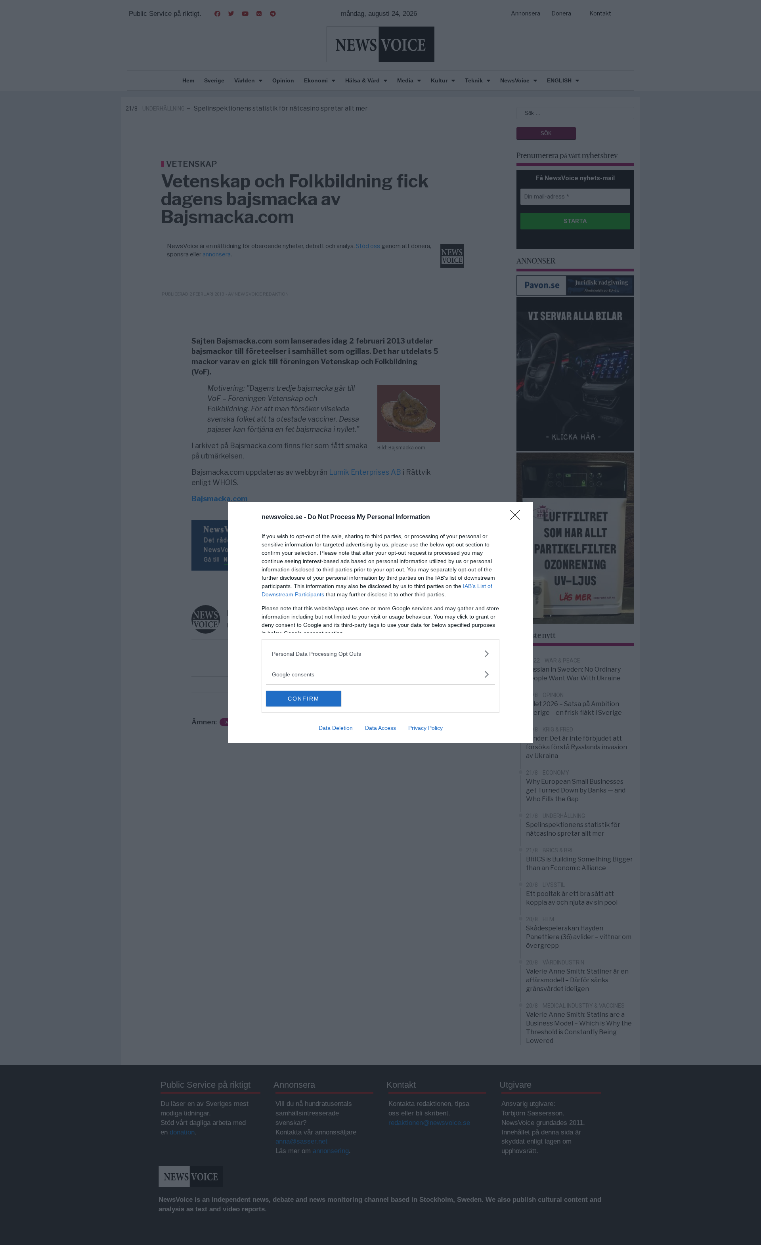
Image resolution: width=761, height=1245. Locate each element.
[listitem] (380, 653)
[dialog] (380, 622)
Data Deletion (336, 728)
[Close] (517, 517)
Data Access (380, 728)
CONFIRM (303, 698)
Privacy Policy (425, 728)
